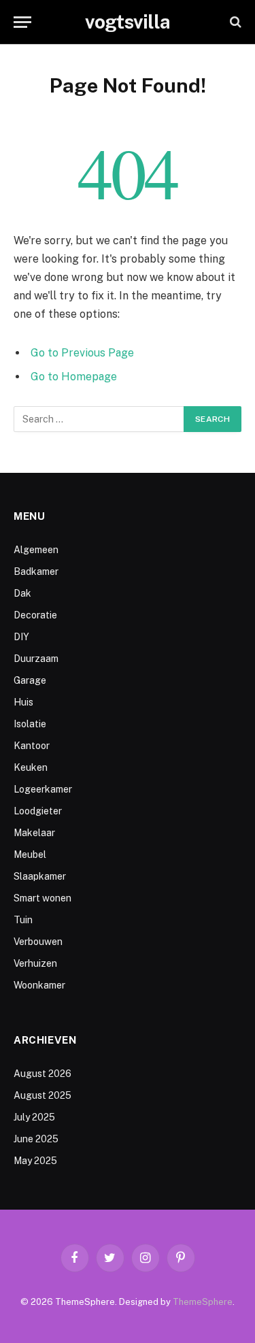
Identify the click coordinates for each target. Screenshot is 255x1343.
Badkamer (36, 571)
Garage (30, 680)
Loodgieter (38, 811)
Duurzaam (36, 658)
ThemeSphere (203, 1302)
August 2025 (42, 1095)
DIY (21, 636)
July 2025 (34, 1117)
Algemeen (36, 549)
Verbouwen (38, 941)
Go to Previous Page (82, 352)
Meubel (30, 854)
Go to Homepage (74, 376)
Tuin (23, 919)
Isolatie (30, 723)
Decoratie (35, 615)
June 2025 (36, 1138)
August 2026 (42, 1073)
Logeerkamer (43, 789)
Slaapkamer (40, 876)
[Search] (234, 22)
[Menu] (22, 22)
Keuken (31, 767)
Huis (23, 702)
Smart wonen (42, 898)
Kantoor (32, 745)
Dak (22, 593)
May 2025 (35, 1160)
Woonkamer (39, 985)
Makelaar (34, 832)
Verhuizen (35, 963)
